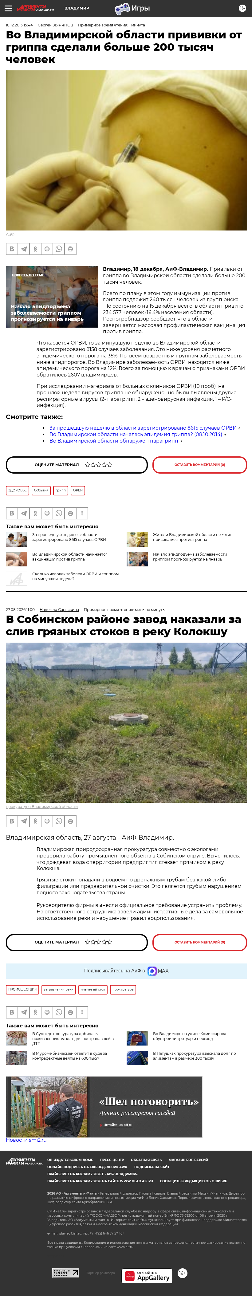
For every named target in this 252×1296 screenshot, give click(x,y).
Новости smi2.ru (26, 1140)
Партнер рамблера (100, 1273)
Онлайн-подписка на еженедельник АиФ (87, 1167)
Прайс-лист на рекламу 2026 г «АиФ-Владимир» (92, 1174)
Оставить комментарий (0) (200, 465)
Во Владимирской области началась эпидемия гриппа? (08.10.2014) (135, 434)
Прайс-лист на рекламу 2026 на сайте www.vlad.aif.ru (100, 1181)
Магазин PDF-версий (188, 1160)
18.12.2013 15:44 (19, 25)
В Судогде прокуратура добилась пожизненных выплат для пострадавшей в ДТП (73, 1038)
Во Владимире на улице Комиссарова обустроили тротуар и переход (189, 1036)
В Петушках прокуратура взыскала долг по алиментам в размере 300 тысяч (194, 1056)
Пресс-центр (112, 1160)
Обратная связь (146, 1160)
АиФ (10, 234)
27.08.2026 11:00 (20, 609)
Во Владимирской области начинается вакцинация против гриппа (70, 556)
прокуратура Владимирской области (42, 806)
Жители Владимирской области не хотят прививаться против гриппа (192, 537)
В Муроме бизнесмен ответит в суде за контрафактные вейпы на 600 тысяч (69, 1056)
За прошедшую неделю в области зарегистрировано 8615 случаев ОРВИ (143, 428)
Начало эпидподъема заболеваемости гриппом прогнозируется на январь (190, 556)
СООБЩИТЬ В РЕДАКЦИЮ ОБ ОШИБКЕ (193, 1181)
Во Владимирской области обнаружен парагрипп (113, 441)
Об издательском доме (70, 1160)
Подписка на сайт (151, 1167)
